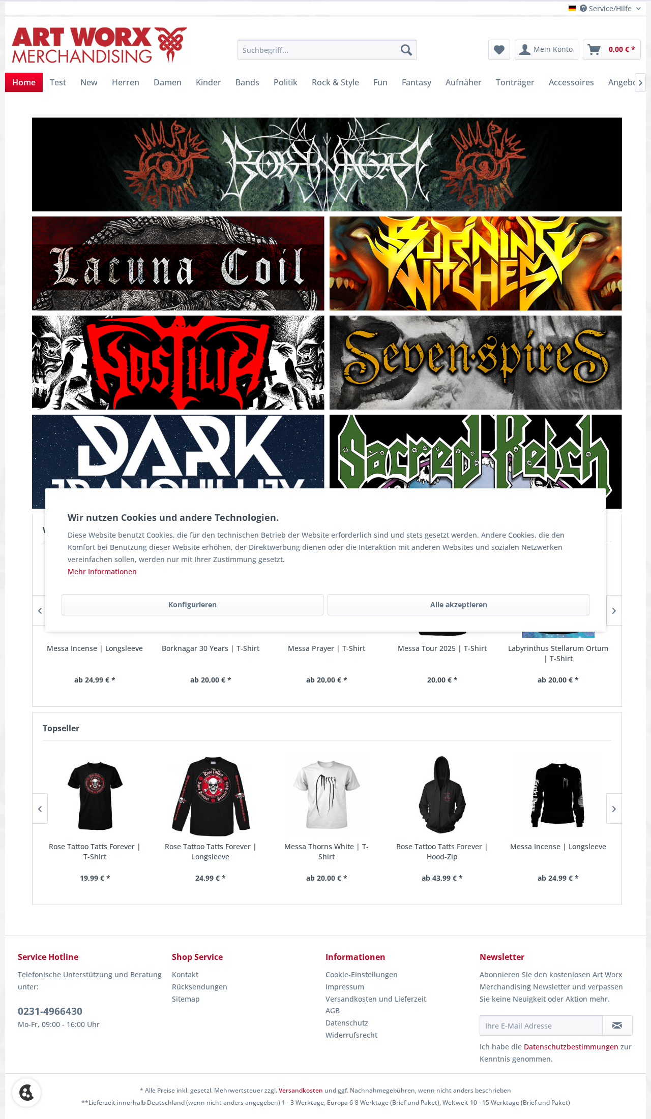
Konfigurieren (192, 604)
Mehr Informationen (102, 571)
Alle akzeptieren (458, 604)
